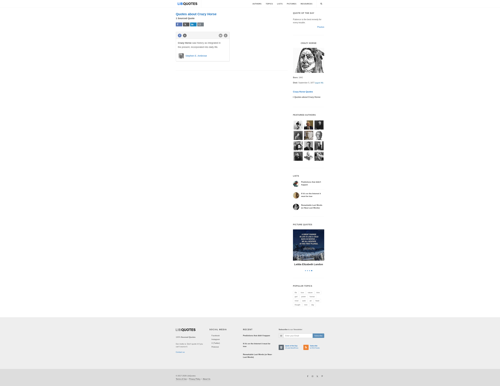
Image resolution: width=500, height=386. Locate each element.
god (296, 297)
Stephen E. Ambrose (196, 55)
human (312, 297)
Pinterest (215, 347)
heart (317, 301)
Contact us (180, 352)
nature (310, 293)
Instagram (215, 339)
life (296, 293)
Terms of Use (181, 379)
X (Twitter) (215, 343)
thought (297, 305)
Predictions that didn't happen (256, 335)
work (304, 301)
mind (296, 301)
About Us (206, 379)
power (303, 297)
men (305, 305)
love (302, 293)
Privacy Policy (194, 379)
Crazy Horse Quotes (303, 92)
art (311, 301)
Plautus (320, 27)
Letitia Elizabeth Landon (308, 264)
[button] (321, 3)
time (318, 293)
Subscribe (318, 336)
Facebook (215, 335)
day (312, 305)
